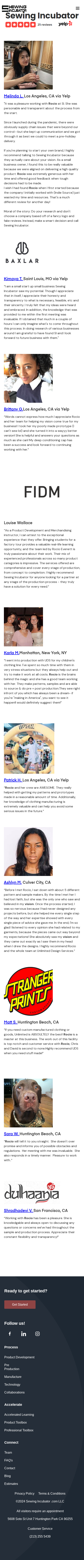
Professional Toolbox (18, 1430)
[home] (35, 8)
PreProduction (11, 1367)
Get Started (20, 1304)
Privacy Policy (24, 1493)
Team (8, 1452)
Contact (9, 1468)
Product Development (19, 1357)
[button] (77, 8)
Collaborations (14, 1392)
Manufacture (12, 1376)
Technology (12, 1384)
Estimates (11, 1483)
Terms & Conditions (51, 1493)
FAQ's (8, 1460)
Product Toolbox (15, 1422)
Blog (7, 1476)
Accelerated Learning (19, 1414)
